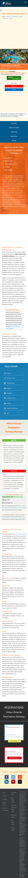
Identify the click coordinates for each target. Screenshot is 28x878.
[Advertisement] (14, 34)
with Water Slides (13, 800)
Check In (8, 373)
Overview (14, 123)
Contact (5, 796)
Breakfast (9, 393)
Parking (8, 388)
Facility (8, 403)
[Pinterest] (14, 782)
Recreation (14, 136)
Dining (14, 140)
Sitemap (5, 799)
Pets (7, 413)
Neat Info (9, 16)
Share (11, 18)
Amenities (14, 132)
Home (4, 792)
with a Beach (13, 829)
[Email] (21, 782)
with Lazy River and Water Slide (13, 808)
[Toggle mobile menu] (25, 2)
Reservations (5, 18)
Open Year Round (13, 816)
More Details (15, 16)
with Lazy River (13, 793)
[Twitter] (14, 777)
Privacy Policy (4, 804)
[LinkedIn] (7, 782)
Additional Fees (10, 398)
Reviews (21, 16)
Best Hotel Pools (12, 822)
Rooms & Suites (14, 127)
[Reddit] (21, 777)
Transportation (10, 383)
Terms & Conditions (5, 809)
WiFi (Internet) (10, 378)
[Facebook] (7, 777)
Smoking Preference (12, 408)
